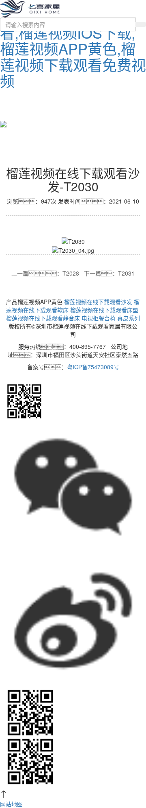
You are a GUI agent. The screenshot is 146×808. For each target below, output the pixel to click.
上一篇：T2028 (45, 273)
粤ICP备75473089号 (93, 367)
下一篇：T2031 (109, 273)
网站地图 (11, 804)
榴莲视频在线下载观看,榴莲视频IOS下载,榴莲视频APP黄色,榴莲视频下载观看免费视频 (73, 48)
